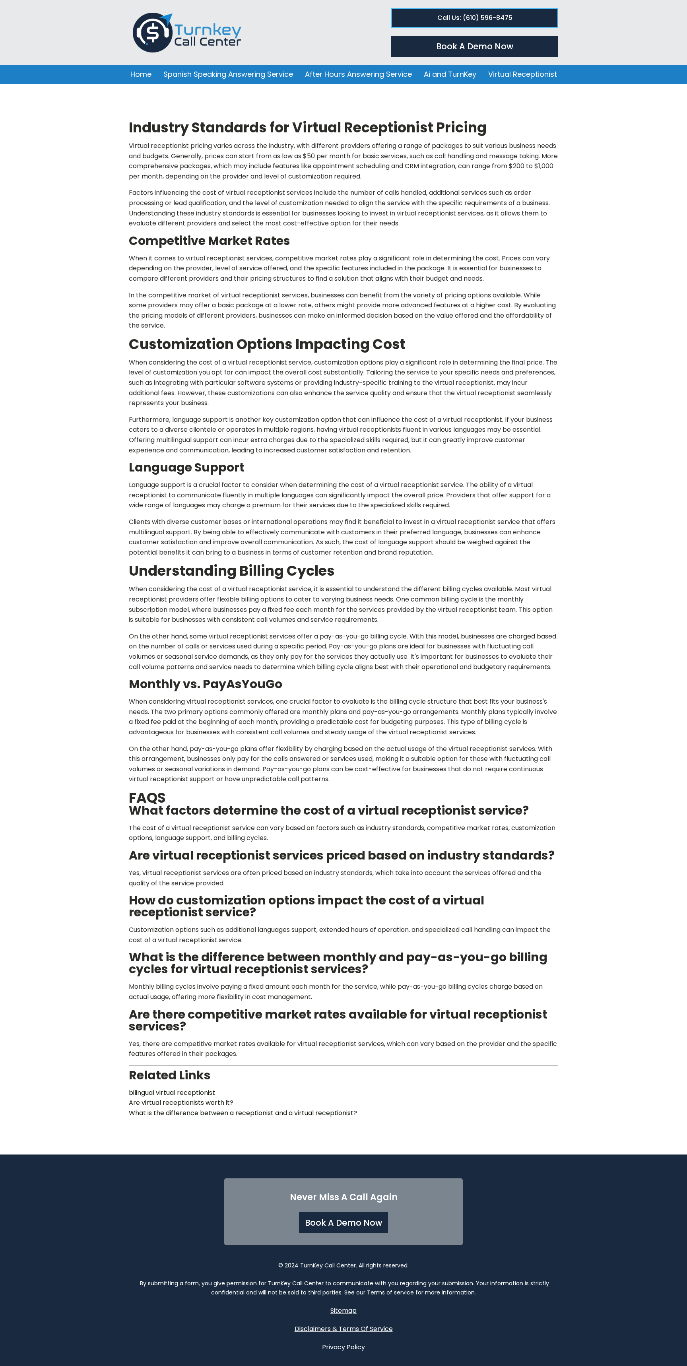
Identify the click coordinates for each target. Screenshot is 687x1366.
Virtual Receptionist (522, 74)
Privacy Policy (343, 1347)
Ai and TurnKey (450, 74)
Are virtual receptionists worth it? (181, 1102)
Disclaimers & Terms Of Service (344, 1328)
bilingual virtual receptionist (172, 1092)
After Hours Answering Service (358, 74)
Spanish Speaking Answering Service (228, 74)
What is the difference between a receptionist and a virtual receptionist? (243, 1113)
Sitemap (343, 1310)
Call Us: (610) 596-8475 (474, 17)
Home (140, 74)
